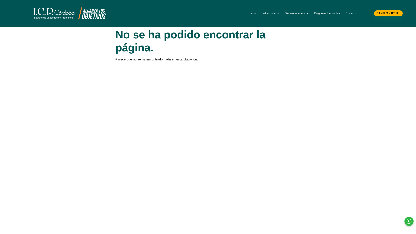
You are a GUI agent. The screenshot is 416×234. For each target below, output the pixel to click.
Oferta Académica (295, 13)
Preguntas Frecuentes (327, 13)
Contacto (351, 13)
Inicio (253, 13)
